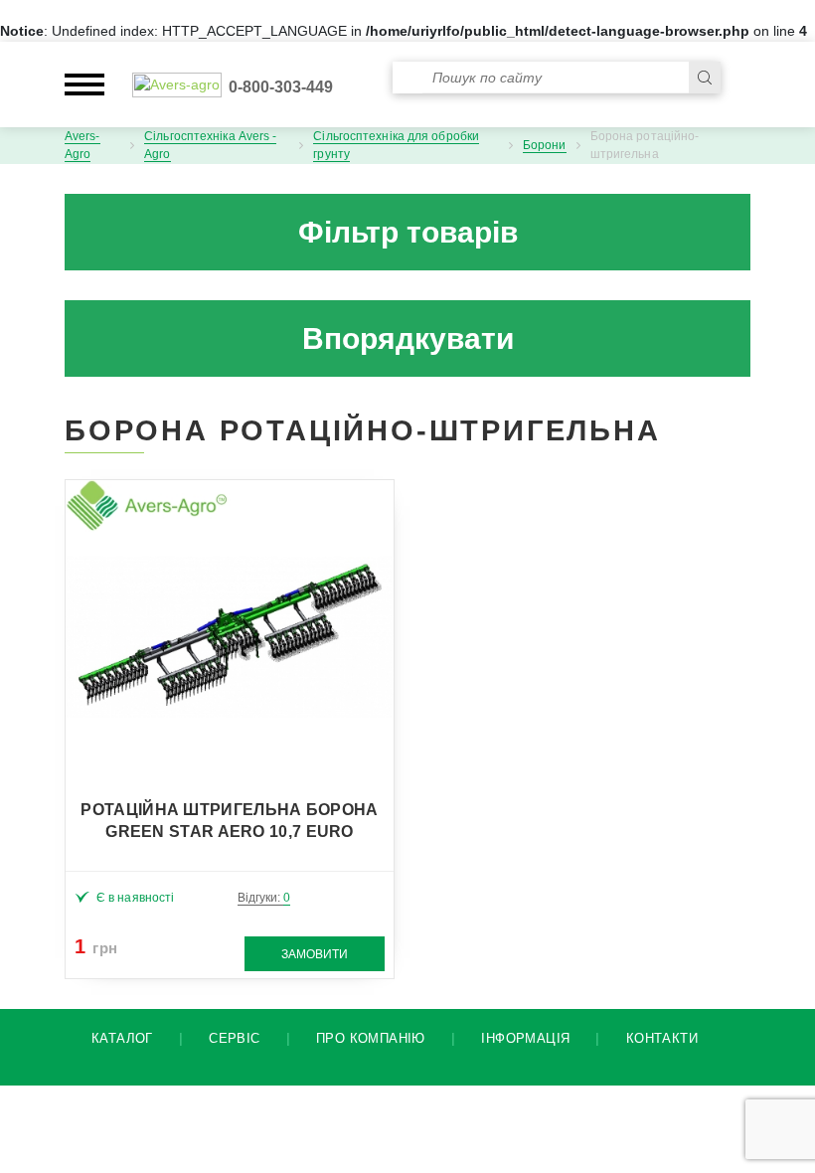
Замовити (314, 954)
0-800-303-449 (281, 87)
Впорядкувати (408, 338)
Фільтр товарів (408, 232)
